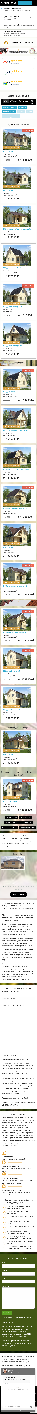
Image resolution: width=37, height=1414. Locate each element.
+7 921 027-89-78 (8, 3)
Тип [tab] (6, 101)
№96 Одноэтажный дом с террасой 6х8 (17, 229)
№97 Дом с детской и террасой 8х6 (16, 431)
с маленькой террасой (9, 107)
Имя (3, 1262)
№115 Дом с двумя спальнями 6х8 (15, 586)
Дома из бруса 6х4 (12, 817)
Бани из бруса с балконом (9, 827)
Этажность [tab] (25, 101)
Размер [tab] (14, 101)
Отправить (7, 1312)
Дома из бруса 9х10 (11, 822)
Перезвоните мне (24, 3)
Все (31, 103)
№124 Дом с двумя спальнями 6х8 (15, 508)
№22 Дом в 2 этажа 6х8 (11, 671)
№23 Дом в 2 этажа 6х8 (11, 710)
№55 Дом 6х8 (8, 190)
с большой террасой (9, 111)
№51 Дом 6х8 (8, 151)
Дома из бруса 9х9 (25, 817)
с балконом (22, 107)
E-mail (4, 1278)
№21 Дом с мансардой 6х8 (12, 346)
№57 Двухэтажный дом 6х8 (13, 801)
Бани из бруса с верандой (27, 827)
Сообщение (5, 1286)
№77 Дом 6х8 (8, 547)
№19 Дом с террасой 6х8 (12, 268)
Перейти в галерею (18, 894)
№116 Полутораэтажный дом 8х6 (15, 632)
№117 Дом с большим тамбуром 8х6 (16, 469)
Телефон (4, 1270)
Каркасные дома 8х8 (25, 822)
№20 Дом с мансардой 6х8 (12, 307)
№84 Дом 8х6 (8, 754)
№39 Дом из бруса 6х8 (11, 392)
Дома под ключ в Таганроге (21, 42)
